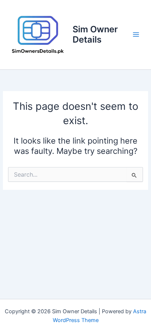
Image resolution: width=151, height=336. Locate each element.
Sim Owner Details (95, 34)
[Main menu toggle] (136, 35)
